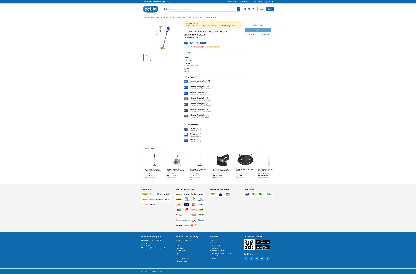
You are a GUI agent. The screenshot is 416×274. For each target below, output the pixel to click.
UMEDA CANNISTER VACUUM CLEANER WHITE (175, 170)
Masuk (261, 9)
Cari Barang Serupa (228, 26)
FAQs (211, 240)
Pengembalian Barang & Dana (220, 253)
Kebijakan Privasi (181, 261)
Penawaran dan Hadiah (218, 245)
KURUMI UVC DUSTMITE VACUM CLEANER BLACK (221, 170)
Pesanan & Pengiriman (218, 251)
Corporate (267, 2)
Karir (177, 253)
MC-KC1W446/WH (263, 173)
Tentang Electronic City (183, 240)
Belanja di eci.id (215, 243)
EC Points (213, 258)
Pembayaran (214, 248)
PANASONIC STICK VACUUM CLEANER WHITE (267, 170)
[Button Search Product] (238, 9)
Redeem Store (181, 251)
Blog (177, 256)
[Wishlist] (249, 9)
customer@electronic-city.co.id (154, 248)
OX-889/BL (239, 173)
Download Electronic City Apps (154, 2)
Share (266, 34)
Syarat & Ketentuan (182, 258)
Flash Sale (179, 248)
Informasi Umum (215, 256)
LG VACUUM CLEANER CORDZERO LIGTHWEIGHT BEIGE (153, 170)
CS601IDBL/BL (194, 173)
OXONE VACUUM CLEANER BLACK (244, 170)
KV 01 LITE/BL (217, 173)
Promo (178, 245)
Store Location (181, 243)
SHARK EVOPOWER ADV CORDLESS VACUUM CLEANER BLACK (198, 170)
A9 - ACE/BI (148, 173)
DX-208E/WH (171, 173)
